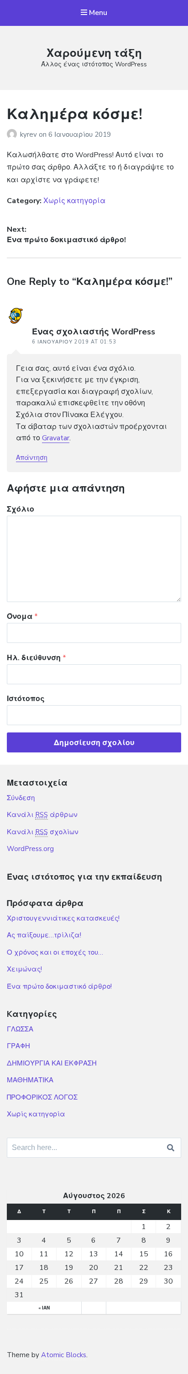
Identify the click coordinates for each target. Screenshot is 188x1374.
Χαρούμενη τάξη (94, 53)
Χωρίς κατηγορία (74, 201)
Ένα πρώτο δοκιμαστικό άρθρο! (59, 986)
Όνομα (22, 617)
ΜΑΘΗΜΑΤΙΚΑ (30, 1080)
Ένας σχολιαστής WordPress (93, 331)
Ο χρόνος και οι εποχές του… (55, 952)
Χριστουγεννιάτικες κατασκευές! (63, 918)
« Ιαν (44, 1308)
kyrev (29, 134)
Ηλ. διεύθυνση (36, 658)
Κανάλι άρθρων (42, 814)
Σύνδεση (21, 797)
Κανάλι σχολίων (42, 831)
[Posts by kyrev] (13, 134)
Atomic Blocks (63, 1354)
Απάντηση (31, 457)
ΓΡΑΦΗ (18, 1045)
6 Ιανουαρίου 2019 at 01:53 (74, 342)
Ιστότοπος (26, 699)
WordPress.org (30, 848)
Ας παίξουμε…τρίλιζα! (44, 935)
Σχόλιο (20, 509)
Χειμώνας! (24, 969)
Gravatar (55, 438)
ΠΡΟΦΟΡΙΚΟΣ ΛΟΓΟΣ (42, 1097)
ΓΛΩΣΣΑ (20, 1029)
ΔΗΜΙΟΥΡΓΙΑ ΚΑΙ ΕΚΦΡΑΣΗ (52, 1063)
